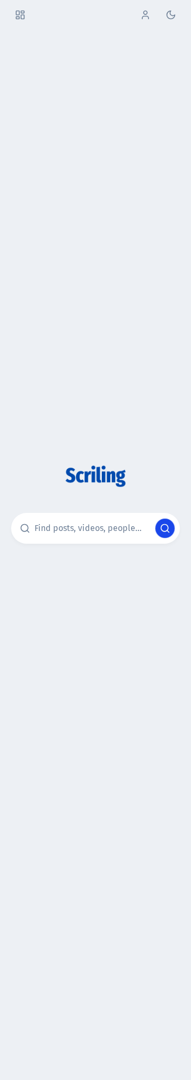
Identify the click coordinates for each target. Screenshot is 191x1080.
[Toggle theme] (171, 15)
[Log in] (145, 15)
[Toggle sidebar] (20, 15)
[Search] (165, 528)
